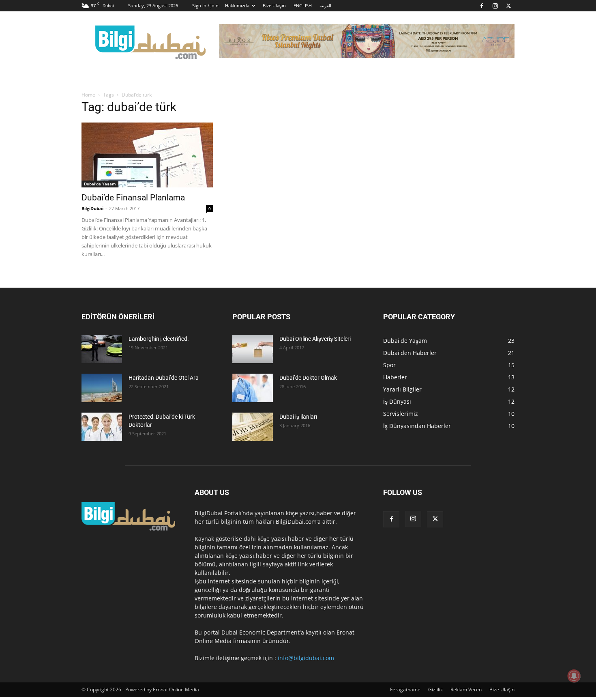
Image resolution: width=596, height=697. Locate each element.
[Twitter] (508, 5)
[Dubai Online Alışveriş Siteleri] (252, 349)
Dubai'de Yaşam (100, 184)
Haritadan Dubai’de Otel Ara (164, 377)
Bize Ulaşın (274, 5)
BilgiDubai (92, 208)
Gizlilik (435, 689)
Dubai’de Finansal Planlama (133, 197)
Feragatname (405, 689)
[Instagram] (495, 5)
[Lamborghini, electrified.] (101, 349)
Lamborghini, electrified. (159, 339)
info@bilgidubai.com (306, 658)
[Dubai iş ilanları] (252, 427)
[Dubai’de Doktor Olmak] (252, 388)
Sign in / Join (205, 5)
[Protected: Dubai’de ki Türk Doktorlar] (101, 427)
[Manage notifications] (574, 675)
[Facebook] (482, 5)
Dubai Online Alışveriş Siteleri (315, 339)
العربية (325, 5)
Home (88, 94)
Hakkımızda (237, 5)
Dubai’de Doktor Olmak (308, 377)
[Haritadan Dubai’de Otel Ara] (101, 388)
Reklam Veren (466, 689)
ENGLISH (303, 5)
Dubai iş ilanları (298, 416)
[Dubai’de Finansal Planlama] (147, 155)
